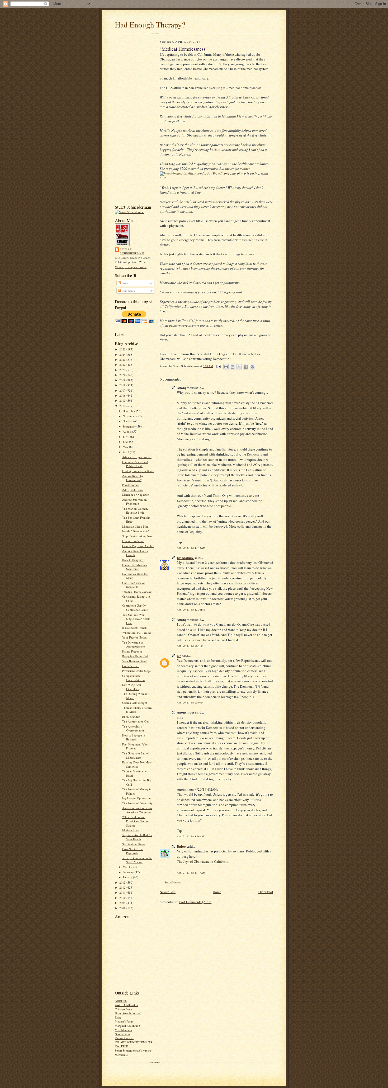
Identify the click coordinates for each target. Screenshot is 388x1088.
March (127, 867)
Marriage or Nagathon (135, 494)
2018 (122, 385)
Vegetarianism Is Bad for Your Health (137, 837)
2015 (122, 400)
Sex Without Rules (133, 844)
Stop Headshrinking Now (137, 536)
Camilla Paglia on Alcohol (138, 546)
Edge (118, 1017)
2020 (122, 375)
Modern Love (130, 830)
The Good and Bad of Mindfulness (135, 755)
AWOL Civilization (126, 1005)
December (129, 411)
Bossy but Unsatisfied (135, 656)
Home (217, 891)
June (126, 442)
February (129, 872)
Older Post (265, 891)
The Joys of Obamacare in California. (203, 861)
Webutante (121, 1055)
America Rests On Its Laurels (135, 553)
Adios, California (132, 490)
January (128, 877)
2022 (122, 365)
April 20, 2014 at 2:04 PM (190, 646)
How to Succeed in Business (133, 737)
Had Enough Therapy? (150, 24)
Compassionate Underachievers (133, 678)
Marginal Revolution (127, 1026)
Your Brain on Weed (134, 661)
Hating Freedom (132, 651)
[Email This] (226, 366)
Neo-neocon (122, 1034)
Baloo (181, 846)
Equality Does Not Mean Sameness (137, 764)
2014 (122, 406)
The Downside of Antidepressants (133, 644)
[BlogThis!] (232, 366)
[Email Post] (218, 366)
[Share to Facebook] (245, 366)
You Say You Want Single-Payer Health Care (136, 619)
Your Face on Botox (134, 637)
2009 (122, 903)
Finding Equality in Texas (138, 471)
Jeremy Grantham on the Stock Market (137, 860)
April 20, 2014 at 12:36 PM (191, 609)
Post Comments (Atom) (195, 901)
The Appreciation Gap (135, 721)
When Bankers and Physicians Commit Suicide (135, 821)
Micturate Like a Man (135, 526)
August (127, 431)
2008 (122, 908)
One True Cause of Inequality (133, 585)
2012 (122, 887)
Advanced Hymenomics (137, 457)
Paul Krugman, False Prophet (135, 746)
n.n (179, 655)
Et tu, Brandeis (131, 717)
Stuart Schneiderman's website (133, 1050)
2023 (122, 360)
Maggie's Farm (124, 1021)
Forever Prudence (133, 541)
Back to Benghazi (133, 560)
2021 (122, 370)
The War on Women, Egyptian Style (135, 511)
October (128, 421)
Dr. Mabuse (185, 557)
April (126, 452)
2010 (122, 898)
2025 (122, 349)
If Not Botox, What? (134, 628)
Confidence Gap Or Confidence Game (135, 607)
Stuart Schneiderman (132, 251)
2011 (122, 892)
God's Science (130, 666)
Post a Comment (173, 882)
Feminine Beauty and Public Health (135, 464)
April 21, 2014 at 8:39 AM (190, 836)
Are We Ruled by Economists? (132, 478)
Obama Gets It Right (134, 703)
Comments (128, 291)
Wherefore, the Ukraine (136, 633)
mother (245, 168)
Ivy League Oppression (136, 798)
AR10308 (121, 1001)
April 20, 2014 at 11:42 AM (191, 548)
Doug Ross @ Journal (128, 1013)
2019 (122, 380)
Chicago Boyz (123, 1009)
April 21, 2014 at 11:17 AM (191, 872)
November (129, 416)
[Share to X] (239, 366)
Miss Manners (123, 1030)
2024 (122, 355)
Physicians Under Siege (136, 671)
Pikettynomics (130, 485)
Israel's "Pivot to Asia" (135, 531)
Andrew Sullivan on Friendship (134, 502)
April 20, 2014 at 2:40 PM (190, 702)
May (126, 447)
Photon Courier (124, 1038)
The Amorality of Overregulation (133, 728)
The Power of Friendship (137, 803)
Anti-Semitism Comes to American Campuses (137, 810)
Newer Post (168, 891)
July (126, 437)
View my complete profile (130, 267)
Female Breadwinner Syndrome (134, 567)
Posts (124, 283)
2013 (122, 882)
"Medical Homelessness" (137, 592)
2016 (122, 395)
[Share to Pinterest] (252, 366)
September (129, 426)
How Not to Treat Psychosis (132, 851)
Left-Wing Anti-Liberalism (132, 687)
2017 (122, 390)
